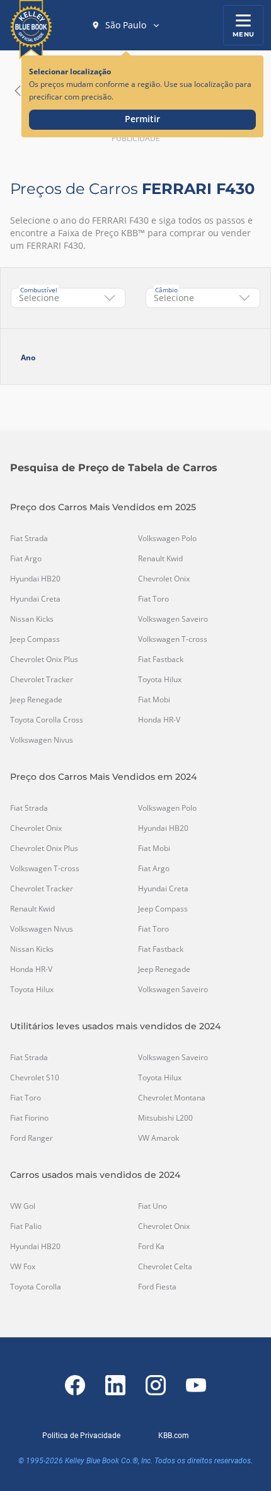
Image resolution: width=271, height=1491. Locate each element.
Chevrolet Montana (171, 1098)
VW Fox (22, 1267)
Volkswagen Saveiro (173, 619)
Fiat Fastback (160, 659)
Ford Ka (151, 1247)
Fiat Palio (26, 1226)
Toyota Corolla (35, 1287)
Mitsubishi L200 (165, 1118)
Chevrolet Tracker (41, 680)
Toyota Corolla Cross (46, 720)
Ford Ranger (31, 1138)
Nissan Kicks (32, 619)
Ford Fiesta (157, 1287)
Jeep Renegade (36, 700)
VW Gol (22, 1206)
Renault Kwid (160, 559)
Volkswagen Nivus (41, 740)
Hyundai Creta (35, 599)
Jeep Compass (35, 639)
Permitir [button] (142, 119)
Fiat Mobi (154, 700)
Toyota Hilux (160, 680)
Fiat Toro (153, 599)
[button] (126, 25)
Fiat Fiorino (29, 1118)
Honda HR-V (159, 720)
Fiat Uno (152, 1206)
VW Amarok (158, 1138)
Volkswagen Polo (167, 539)
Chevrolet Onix (164, 579)
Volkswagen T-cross (172, 639)
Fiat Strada (29, 539)
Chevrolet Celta (165, 1267)
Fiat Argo (26, 559)
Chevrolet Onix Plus (44, 659)
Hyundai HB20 (35, 579)
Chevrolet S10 (34, 1078)
